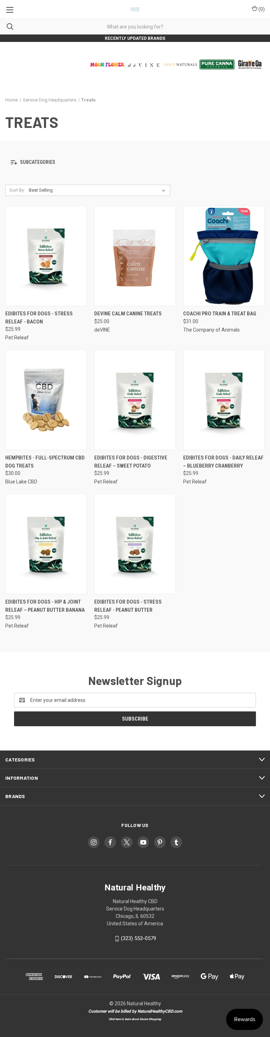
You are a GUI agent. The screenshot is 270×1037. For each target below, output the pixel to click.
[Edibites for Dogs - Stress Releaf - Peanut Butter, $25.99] (135, 544)
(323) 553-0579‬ (138, 938)
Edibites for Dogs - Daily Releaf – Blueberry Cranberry (223, 462)
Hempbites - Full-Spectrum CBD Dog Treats (45, 462)
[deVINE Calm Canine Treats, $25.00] (135, 256)
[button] (135, 163)
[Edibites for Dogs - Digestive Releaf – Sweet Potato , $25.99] (135, 400)
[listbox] (98, 190)
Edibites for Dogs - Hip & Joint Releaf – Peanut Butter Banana (45, 606)
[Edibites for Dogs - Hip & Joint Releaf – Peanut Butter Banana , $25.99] (46, 544)
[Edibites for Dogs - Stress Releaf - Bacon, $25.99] (46, 256)
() (261, 9)
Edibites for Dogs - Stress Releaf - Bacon (39, 317)
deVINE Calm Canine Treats (128, 313)
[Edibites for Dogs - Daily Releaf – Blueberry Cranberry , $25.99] (224, 400)
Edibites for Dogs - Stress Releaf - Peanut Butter (128, 606)
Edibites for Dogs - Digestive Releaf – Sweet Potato (130, 462)
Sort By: (17, 190)
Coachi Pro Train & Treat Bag (219, 313)
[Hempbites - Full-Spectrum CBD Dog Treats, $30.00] (46, 400)
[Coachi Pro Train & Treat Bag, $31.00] (224, 256)
